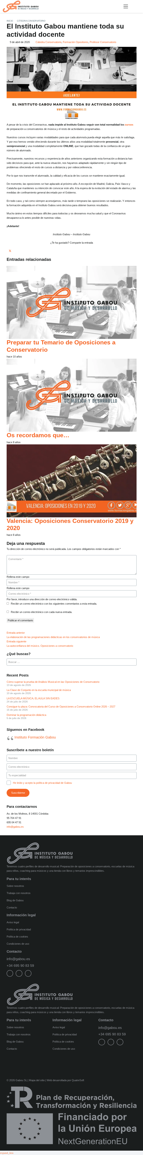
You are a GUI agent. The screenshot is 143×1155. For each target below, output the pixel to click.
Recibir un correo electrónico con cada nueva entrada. (41, 611)
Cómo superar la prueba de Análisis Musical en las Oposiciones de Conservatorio (53, 681)
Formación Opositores (75, 42)
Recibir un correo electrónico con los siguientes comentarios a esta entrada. (54, 603)
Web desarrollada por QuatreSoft (65, 1080)
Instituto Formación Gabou (35, 737)
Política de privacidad (19, 929)
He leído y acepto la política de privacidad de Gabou (42, 782)
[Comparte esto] (8, 250)
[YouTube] (28, 973)
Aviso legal (13, 922)
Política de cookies (17, 936)
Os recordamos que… (38, 435)
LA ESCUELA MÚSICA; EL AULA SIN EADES (33, 698)
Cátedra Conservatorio (48, 42)
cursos (129, 124)
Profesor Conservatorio (103, 42)
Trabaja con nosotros (19, 893)
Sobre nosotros (15, 885)
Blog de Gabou (15, 900)
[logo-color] (21, 6)
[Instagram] (19, 973)
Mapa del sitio (37, 1080)
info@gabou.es (15, 826)
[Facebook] (10, 973)
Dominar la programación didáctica (26, 714)
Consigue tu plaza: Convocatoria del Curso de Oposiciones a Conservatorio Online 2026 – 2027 (61, 706)
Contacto (12, 907)
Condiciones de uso (18, 943)
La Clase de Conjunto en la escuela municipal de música (39, 690)
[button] (125, 6)
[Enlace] (139, 6)
